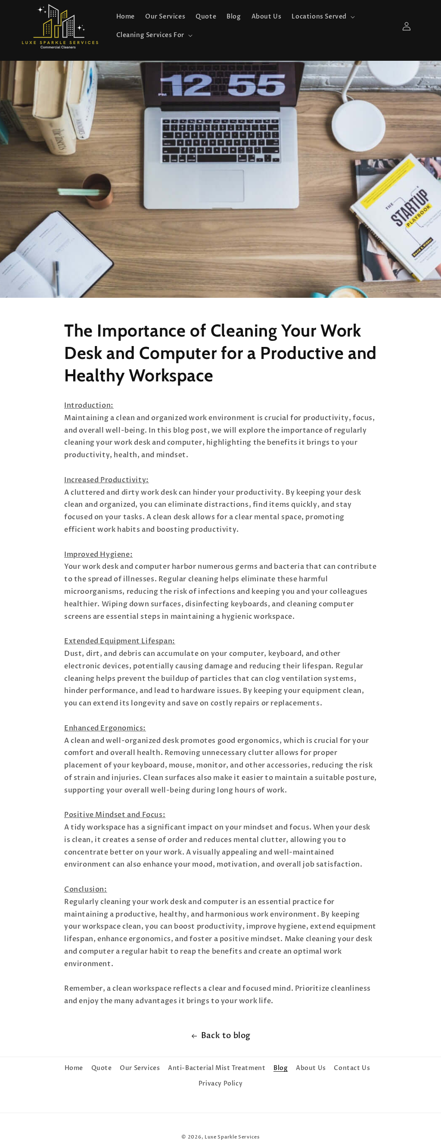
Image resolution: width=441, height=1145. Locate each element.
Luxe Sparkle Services (232, 1137)
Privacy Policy (220, 1083)
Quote (101, 1068)
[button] (322, 17)
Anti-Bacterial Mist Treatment (216, 1068)
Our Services (140, 1068)
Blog (280, 1068)
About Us (311, 1068)
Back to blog (226, 1035)
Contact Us (352, 1068)
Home (74, 1068)
